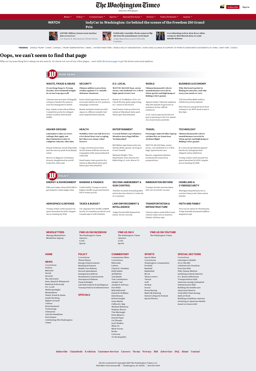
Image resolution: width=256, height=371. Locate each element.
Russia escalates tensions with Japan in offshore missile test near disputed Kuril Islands (93, 112)
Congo (234, 48)
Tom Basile (116, 276)
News (67, 16)
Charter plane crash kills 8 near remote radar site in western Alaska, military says (160, 215)
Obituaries (50, 311)
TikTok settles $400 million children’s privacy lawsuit (192, 100)
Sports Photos (151, 298)
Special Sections (131, 16)
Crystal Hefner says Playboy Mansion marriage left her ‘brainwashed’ (127, 136)
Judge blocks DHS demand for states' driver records (126, 213)
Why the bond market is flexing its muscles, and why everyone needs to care (193, 90)
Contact (195, 351)
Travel (150, 129)
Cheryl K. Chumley (120, 268)
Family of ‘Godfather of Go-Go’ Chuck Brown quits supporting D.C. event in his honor (127, 102)
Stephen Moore (118, 309)
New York (224, 48)
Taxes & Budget (89, 203)
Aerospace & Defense (60, 203)
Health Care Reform (87, 268)
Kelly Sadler (117, 271)
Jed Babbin (116, 273)
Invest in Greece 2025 (187, 304)
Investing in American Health (191, 301)
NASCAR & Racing (153, 293)
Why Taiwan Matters (187, 271)
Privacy (146, 351)
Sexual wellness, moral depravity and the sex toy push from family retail (61, 150)
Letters (114, 265)
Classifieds (76, 351)
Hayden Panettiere (103, 48)
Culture (48, 303)
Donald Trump (37, 48)
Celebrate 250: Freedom (189, 265)
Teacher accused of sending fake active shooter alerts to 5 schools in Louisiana (128, 193)
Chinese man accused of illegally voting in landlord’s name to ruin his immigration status (61, 102)
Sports (112, 16)
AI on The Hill (184, 262)
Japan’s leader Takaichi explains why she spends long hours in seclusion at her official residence (161, 106)
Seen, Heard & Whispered (57, 281)
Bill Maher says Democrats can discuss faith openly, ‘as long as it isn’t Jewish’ (127, 147)
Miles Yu (115, 325)
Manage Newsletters (55, 235)
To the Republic (118, 336)
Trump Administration (73, 48)
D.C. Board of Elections (188, 276)
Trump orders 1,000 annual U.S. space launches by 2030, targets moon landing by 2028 (193, 160)
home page (111, 61)
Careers (125, 351)
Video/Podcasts (168, 16)
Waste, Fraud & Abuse (60, 83)
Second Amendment (87, 271)
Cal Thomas (116, 320)
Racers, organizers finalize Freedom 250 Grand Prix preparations (158, 157)
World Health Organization (127, 48)
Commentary (96, 16)
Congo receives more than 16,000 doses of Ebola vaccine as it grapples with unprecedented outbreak (94, 151)
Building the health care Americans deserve (189, 289)
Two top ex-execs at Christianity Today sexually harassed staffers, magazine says (194, 211)
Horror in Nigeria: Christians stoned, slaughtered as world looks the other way (60, 160)
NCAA (147, 273)
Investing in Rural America (190, 273)
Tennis (148, 279)
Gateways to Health (187, 260)
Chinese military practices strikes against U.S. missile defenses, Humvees (93, 90)
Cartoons (115, 334)
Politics (48, 267)
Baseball (148, 268)
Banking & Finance (91, 182)
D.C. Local (119, 83)
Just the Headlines (54, 314)
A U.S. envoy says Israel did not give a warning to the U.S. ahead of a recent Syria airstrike (161, 117)
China (48, 48)
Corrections (51, 265)
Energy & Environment (61, 182)
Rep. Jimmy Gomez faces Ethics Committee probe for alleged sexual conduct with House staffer (60, 113)
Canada (57, 48)
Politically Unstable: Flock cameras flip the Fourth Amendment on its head (133, 34)
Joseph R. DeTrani (120, 284)
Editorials (116, 262)
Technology (187, 129)
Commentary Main (120, 257)
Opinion (83, 238)
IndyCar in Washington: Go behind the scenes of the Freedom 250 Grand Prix (145, 24)
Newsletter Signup (55, 238)
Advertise (166, 351)
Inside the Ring (52, 297)
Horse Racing (151, 290)
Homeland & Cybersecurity (90, 276)
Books (114, 331)
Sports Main (150, 257)
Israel (89, 48)
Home (48, 254)
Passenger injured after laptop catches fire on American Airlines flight (161, 136)
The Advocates (52, 278)
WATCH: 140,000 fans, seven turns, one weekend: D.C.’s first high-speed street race (128, 90)
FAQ (177, 351)
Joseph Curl (117, 282)
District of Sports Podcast (156, 295)
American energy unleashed (191, 282)
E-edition (90, 351)
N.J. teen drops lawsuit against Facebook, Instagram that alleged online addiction (193, 150)
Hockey (148, 284)
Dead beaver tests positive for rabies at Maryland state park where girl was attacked (126, 112)
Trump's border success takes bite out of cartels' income (159, 188)
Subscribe (233, 7)
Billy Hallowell (118, 290)
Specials (84, 294)
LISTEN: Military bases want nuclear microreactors (78, 34)
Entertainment (123, 129)
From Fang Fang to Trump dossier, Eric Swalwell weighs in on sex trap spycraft (61, 90)
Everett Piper (117, 317)
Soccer (148, 287)
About (185, 351)
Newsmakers (51, 292)
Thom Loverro (151, 276)
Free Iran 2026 (184, 268)
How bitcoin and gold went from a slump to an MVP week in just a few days (194, 109)
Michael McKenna (119, 306)
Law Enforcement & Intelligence (93, 284)
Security (85, 83)
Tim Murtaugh (118, 312)
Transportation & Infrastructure (93, 287)
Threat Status (84, 260)
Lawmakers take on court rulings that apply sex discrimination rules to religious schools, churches (60, 137)
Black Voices (117, 328)
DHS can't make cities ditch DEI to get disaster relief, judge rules (61, 188)
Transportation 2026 (187, 279)
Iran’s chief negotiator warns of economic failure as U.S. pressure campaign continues (94, 102)
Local (81, 240)
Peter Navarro (117, 314)
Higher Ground (56, 129)
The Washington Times (90, 235)
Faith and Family (190, 203)
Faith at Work (184, 295)
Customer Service (108, 351)
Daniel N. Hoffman (120, 293)
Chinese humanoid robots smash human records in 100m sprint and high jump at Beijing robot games (160, 92)
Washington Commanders (157, 262)
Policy (79, 16)
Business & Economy (192, 83)
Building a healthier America (191, 298)
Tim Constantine (119, 279)
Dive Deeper (50, 317)
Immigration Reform (159, 182)
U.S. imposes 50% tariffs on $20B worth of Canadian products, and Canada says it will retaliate (94, 211)
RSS (156, 351)
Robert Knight (118, 298)
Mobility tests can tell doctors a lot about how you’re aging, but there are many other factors (94, 137)
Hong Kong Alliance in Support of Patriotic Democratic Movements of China (180, 48)
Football (148, 265)
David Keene (117, 295)
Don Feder (116, 287)
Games (186, 16)
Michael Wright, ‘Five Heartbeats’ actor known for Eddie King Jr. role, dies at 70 (126, 157)
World (150, 83)
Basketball (149, 271)
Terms (136, 351)
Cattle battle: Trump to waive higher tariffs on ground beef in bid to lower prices (94, 190)
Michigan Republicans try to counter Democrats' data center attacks (193, 193)
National (49, 270)
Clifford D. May (118, 304)
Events (150, 16)
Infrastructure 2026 (187, 284)
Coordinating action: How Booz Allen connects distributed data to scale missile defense (186, 36)
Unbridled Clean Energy (189, 293)
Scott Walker (117, 323)
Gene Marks (117, 301)
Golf (147, 282)
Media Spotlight (52, 289)
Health (84, 129)
